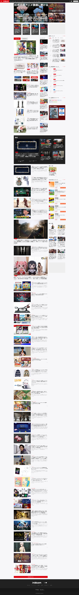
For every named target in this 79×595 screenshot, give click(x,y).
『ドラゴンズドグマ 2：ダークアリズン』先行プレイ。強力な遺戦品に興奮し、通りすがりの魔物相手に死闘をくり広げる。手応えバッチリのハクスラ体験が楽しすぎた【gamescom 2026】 (44, 70)
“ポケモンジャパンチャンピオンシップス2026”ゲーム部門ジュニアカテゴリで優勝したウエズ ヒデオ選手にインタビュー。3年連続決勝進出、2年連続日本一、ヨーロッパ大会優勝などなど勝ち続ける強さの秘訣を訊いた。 (39, 460)
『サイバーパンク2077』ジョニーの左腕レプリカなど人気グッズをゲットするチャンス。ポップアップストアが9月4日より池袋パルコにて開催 (39, 305)
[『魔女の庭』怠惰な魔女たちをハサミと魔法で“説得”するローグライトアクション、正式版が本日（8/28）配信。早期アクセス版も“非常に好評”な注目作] (22, 192)
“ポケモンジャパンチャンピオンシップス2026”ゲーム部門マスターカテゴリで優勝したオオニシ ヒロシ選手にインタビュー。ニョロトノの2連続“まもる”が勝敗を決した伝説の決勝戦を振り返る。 (39, 214)
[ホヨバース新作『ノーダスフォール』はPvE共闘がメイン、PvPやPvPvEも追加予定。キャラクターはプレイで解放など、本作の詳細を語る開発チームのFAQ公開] (22, 416)
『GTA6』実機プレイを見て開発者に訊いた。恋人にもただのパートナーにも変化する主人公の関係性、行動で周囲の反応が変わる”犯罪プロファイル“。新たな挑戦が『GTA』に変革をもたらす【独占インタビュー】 (57, 20)
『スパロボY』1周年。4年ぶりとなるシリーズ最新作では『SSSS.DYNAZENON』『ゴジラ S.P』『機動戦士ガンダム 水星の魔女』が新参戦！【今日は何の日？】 (56, 55)
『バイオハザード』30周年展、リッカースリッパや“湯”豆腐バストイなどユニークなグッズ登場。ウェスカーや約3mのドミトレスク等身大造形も (39, 436)
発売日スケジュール (24, 1)
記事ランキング (52, 35)
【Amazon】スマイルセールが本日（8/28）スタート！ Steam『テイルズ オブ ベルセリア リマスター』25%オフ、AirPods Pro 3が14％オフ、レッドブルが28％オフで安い (39, 490)
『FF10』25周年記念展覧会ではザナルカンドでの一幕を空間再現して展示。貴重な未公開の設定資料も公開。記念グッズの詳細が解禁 (32, 119)
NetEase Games (33, 295)
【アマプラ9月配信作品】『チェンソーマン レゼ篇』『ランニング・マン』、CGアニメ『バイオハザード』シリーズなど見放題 (39, 522)
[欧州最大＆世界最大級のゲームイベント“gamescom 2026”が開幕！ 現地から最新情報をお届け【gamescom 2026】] (44, 53)
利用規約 (39, 585)
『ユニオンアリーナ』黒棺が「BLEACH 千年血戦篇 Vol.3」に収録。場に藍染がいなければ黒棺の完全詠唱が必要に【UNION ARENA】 (39, 327)
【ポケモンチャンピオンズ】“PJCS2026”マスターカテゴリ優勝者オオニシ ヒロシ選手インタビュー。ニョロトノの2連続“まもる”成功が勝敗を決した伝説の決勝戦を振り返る (46, 146)
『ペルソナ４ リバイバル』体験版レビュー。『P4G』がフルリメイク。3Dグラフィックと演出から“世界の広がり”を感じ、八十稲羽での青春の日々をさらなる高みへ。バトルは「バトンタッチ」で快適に (44, 82)
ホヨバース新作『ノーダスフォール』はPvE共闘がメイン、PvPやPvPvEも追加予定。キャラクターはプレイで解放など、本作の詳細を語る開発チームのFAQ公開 (39, 414)
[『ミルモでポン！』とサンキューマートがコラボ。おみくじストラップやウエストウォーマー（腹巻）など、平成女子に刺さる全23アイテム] (22, 482)
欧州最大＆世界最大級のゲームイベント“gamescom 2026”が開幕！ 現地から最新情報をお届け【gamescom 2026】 (44, 59)
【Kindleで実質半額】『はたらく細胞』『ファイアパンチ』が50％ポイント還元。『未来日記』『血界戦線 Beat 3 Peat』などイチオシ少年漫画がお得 (39, 566)
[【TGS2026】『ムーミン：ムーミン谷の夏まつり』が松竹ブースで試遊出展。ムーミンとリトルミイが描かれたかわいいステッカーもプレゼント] (22, 319)
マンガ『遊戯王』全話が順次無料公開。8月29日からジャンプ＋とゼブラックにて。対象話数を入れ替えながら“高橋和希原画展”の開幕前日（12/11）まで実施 (39, 178)
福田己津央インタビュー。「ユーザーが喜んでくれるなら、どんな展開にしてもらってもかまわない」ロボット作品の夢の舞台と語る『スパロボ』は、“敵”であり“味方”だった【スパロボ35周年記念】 (52, 244)
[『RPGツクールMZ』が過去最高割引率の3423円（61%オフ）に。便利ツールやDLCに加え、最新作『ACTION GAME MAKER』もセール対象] (22, 340)
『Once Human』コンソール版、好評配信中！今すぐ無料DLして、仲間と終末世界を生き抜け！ (39, 294)
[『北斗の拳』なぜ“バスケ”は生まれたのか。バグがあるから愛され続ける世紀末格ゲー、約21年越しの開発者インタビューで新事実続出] (17, 26)
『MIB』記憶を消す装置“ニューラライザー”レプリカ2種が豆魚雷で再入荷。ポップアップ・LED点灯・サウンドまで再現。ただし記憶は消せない (32, 103)
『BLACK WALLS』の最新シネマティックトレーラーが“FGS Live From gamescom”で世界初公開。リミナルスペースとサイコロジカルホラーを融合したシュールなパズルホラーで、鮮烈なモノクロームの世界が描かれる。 (39, 251)
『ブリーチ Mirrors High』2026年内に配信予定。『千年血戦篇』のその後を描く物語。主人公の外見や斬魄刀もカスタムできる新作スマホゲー (56, 60)
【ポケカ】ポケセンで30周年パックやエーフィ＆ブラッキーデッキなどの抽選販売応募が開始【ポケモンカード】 (39, 283)
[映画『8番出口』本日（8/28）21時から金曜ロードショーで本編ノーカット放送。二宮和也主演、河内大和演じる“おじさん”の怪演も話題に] (22, 449)
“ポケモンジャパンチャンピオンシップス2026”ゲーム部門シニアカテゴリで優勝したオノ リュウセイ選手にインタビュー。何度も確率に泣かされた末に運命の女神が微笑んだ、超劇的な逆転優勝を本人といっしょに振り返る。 (39, 351)
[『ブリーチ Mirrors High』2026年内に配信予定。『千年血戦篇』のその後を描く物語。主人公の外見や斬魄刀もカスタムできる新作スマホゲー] (62, 60)
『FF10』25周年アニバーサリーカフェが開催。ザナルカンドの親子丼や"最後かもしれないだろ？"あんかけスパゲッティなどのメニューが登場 (32, 111)
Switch (15, 1)
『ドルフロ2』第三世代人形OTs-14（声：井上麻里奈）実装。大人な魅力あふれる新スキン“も (38, 544)
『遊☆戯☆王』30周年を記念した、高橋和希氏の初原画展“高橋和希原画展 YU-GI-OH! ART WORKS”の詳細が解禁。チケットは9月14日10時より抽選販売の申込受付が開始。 (39, 515)
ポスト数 (61, 37)
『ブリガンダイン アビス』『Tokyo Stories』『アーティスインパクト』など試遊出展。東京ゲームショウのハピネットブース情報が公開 (39, 501)
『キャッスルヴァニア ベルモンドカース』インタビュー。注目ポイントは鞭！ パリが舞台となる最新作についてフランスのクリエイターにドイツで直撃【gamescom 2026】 (56, 10)
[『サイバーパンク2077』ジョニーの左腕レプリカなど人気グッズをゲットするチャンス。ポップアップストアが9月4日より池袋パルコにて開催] (22, 308)
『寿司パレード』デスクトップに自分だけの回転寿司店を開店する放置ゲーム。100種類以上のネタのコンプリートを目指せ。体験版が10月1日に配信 (27, 155)
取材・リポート (29, 84)
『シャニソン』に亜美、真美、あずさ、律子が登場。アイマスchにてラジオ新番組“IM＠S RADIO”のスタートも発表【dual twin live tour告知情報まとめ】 (33, 72)
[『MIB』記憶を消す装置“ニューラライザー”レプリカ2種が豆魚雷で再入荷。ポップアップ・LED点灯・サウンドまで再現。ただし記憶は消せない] (20, 104)
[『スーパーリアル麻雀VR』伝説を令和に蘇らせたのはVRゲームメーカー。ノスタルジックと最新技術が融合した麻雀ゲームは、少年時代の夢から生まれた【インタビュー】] (62, 45)
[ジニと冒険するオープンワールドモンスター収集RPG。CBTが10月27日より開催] (22, 406)
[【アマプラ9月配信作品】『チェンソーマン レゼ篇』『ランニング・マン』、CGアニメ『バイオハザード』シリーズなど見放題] (22, 525)
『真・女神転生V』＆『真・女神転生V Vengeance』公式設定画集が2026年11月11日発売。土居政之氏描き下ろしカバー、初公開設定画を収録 (39, 533)
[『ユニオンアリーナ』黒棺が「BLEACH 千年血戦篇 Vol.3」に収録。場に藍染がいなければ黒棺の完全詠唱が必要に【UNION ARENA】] (22, 330)
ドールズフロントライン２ (35, 542)
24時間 (53, 37)
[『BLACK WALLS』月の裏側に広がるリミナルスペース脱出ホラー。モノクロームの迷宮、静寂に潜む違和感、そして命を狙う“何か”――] (45, 154)
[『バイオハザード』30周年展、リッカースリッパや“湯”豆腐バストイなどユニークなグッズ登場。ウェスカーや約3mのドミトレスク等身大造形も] (22, 438)
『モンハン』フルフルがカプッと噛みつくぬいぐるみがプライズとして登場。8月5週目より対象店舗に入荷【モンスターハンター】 (32, 128)
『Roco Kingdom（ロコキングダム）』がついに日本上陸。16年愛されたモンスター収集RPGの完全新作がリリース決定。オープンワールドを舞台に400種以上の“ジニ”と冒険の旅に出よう (44, 106)
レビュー (16, 12)
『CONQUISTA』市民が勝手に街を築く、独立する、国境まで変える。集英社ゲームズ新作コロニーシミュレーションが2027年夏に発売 (39, 392)
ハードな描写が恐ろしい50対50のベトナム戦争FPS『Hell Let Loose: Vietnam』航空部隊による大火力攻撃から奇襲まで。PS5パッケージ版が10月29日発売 (58, 146)
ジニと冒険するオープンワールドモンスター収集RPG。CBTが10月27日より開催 (39, 403)
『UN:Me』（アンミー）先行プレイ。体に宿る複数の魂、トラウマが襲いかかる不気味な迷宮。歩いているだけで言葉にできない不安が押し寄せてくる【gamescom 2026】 (35, 31)
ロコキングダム (34, 401)
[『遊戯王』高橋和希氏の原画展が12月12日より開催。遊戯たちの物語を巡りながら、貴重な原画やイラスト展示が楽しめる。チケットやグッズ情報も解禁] (22, 514)
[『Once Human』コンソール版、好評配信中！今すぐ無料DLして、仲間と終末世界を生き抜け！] (22, 297)
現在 (50, 37)
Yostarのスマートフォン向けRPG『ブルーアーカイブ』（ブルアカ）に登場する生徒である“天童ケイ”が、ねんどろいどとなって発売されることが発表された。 (39, 384)
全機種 (50, 100)
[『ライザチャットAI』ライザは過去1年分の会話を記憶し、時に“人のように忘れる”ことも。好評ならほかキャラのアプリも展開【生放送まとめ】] (26, 26)
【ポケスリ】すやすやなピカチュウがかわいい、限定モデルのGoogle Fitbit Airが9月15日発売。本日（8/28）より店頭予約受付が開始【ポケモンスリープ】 (39, 425)
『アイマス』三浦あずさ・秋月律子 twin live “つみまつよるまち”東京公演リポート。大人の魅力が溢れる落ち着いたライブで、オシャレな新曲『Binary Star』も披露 (33, 86)
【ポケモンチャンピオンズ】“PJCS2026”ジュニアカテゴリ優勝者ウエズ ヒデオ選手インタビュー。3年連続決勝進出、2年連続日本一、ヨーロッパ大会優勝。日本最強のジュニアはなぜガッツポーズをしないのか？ (39, 457)
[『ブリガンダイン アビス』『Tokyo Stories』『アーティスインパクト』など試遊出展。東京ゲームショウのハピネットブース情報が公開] (22, 503)
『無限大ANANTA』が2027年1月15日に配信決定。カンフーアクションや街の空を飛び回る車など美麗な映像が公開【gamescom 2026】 (43, 130)
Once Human (34, 292)
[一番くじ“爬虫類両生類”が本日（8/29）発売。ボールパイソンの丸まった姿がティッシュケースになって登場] (20, 66)
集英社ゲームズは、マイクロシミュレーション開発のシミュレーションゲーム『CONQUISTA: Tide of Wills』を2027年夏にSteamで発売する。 (39, 394)
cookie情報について (46, 585)
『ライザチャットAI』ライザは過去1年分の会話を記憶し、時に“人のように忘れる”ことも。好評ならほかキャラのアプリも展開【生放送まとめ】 (26, 31)
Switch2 (13, 1)
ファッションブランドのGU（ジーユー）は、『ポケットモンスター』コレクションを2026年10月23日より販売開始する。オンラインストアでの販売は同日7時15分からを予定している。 (39, 373)
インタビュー (50, 8)
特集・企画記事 (38, 1)
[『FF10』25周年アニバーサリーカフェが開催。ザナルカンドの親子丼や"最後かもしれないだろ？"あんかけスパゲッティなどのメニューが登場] (20, 112)
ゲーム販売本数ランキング (54, 66)
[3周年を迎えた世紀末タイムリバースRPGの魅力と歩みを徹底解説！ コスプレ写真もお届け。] (52, 169)
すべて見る (64, 66)
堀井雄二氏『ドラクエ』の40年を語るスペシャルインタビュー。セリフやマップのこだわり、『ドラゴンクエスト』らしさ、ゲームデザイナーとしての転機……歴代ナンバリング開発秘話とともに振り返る (52, 232)
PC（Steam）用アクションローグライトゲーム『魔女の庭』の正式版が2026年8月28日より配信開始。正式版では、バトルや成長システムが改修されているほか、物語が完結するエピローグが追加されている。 (39, 192)
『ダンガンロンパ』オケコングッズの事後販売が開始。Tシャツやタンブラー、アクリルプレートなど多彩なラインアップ (39, 468)
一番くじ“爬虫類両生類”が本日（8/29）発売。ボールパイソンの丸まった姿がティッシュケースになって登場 (20, 71)
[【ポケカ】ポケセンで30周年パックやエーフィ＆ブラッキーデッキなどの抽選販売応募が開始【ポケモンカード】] (22, 286)
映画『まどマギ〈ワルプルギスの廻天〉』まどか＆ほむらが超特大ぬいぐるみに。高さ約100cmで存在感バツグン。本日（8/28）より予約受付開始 (30, 278)
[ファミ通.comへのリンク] (6, 1)
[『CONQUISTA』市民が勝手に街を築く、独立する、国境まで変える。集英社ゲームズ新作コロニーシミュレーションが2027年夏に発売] (22, 395)
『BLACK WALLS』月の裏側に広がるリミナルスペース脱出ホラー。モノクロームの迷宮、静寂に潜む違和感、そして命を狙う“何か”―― (46, 158)
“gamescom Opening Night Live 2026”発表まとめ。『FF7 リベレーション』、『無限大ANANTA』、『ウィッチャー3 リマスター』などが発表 (44, 118)
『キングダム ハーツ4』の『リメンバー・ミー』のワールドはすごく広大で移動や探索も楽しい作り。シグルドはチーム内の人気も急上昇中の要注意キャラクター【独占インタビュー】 (44, 31)
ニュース (32, 1)
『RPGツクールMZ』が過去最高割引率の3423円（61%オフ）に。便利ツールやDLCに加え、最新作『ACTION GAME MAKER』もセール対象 (39, 338)
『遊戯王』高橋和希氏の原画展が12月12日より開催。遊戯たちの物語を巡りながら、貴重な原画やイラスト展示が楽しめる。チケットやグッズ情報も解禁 (39, 512)
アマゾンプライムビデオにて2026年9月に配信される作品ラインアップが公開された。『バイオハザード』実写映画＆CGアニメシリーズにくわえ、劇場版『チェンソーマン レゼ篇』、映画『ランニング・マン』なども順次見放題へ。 (39, 525)
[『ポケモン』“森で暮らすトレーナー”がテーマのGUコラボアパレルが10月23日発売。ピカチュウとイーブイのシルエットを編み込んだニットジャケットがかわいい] (22, 373)
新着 (10, 1)
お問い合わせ (28, 585)
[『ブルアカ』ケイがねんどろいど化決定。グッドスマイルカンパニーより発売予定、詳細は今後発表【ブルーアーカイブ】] (22, 384)
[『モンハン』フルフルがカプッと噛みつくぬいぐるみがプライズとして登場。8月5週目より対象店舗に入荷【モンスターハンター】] (20, 129)
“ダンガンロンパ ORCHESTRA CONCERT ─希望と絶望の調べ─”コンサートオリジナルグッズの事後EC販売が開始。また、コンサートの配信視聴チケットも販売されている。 (39, 471)
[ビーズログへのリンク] (42, 589)
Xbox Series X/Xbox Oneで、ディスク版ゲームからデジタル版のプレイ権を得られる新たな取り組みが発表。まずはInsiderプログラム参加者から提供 (43, 47)
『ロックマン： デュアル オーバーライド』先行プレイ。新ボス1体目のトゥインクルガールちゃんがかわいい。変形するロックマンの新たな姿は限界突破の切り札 (43, 94)
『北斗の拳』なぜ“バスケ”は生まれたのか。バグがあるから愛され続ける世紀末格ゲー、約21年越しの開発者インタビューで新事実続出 (17, 31)
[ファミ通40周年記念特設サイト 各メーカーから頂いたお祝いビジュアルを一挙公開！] (22, 362)
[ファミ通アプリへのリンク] (37, 589)
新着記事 (25, 38)
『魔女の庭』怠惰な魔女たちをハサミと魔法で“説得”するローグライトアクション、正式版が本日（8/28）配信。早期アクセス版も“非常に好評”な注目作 (39, 189)
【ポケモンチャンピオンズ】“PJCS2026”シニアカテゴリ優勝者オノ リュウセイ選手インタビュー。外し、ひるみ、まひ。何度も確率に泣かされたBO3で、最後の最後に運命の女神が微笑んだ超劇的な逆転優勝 (58, 158)
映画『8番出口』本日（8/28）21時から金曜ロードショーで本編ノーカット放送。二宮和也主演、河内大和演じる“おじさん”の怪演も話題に (39, 446)
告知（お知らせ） (34, 531)
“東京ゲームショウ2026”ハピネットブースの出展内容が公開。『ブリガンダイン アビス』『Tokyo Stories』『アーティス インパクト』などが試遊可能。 (39, 504)
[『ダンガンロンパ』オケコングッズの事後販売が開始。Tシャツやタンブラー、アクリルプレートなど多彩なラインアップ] (22, 471)
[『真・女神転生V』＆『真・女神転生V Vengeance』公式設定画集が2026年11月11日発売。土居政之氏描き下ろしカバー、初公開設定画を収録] (22, 536)
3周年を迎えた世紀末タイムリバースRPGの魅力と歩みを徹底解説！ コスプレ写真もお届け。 (52, 174)
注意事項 (42, 585)
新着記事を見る (31, 577)
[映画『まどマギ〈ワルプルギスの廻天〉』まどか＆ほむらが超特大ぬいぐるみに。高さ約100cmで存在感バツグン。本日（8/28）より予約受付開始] (31, 266)
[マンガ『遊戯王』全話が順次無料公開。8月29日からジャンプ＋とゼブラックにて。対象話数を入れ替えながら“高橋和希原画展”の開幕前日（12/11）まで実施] (22, 181)
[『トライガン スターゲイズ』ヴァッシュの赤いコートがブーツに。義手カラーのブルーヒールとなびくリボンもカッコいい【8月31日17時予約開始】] (22, 203)
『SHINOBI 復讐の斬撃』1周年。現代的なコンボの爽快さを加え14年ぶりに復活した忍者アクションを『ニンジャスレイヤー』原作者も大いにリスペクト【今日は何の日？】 (32, 94)
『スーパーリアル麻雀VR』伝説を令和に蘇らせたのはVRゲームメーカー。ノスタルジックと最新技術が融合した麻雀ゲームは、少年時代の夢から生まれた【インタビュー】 (56, 46)
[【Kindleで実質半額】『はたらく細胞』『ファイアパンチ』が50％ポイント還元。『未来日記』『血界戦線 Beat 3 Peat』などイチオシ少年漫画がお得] (22, 569)
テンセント (32, 404)
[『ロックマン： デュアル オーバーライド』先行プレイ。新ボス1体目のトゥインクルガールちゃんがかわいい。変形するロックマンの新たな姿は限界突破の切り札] (44, 89)
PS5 (17, 1)
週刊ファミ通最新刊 (53, 106)
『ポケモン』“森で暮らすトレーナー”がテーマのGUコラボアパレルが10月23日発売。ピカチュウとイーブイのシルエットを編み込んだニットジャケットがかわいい (39, 370)
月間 (58, 37)
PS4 (60, 100)
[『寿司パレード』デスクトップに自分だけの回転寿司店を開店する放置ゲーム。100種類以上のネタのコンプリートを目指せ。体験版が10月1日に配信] (27, 145)
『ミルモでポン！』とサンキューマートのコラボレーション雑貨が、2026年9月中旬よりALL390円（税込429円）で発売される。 (39, 481)
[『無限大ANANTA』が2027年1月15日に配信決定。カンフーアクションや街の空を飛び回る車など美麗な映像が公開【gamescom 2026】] (44, 125)
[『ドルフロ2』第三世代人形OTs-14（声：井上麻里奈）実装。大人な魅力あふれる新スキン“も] (22, 547)
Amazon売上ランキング (53, 179)
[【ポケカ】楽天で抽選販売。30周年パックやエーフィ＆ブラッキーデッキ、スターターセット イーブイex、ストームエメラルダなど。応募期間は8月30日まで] (61, 227)
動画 (34, 1)
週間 (55, 37)
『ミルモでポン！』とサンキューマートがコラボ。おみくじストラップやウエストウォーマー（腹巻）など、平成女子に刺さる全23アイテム (39, 479)
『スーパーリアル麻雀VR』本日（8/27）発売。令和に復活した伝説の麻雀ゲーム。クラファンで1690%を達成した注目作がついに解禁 (56, 50)
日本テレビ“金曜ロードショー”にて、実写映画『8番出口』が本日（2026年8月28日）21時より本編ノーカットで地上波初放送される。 (39, 449)
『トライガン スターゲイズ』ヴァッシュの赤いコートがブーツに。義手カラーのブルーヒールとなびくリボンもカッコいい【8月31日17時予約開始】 (39, 200)
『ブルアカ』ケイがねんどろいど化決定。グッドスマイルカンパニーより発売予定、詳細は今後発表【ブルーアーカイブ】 (39, 381)
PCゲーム (20, 1)
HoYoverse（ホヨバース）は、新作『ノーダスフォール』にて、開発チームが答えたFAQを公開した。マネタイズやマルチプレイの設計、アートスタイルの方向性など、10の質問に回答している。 (39, 417)
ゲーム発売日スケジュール (54, 97)
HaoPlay (32, 545)
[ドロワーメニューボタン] (1, 1)
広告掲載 (51, 585)
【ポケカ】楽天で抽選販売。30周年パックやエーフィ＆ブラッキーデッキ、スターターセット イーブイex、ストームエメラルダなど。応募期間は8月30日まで (61, 232)
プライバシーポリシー (33, 585)
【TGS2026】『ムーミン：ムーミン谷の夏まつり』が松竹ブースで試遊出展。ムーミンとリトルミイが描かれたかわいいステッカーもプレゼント (39, 316)
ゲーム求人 (28, 1)
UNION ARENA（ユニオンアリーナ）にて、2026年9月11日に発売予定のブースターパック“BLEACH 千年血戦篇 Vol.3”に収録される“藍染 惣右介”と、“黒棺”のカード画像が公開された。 (39, 330)
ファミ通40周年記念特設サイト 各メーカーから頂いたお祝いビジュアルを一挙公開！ (39, 359)
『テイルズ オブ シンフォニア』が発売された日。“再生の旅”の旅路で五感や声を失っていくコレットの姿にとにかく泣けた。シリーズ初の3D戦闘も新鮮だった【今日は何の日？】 (26, 58)
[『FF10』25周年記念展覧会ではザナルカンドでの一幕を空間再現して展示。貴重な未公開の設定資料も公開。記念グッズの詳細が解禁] (20, 120)
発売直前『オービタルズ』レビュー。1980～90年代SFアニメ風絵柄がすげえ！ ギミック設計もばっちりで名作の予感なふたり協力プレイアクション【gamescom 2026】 (30, 17)
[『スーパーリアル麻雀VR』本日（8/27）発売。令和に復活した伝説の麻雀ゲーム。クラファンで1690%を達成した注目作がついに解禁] (62, 50)
